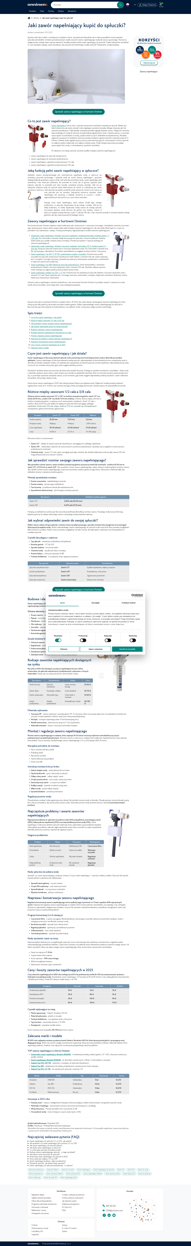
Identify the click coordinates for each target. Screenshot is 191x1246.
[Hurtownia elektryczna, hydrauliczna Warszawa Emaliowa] (148, 1209)
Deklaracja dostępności (70, 1204)
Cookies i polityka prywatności (73, 1195)
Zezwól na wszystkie (127, 649)
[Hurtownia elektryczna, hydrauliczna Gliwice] (141, 1218)
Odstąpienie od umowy (40, 1213)
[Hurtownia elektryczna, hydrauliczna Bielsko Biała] (142, 1220)
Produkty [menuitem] (32, 11)
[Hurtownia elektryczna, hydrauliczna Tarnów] (148, 1220)
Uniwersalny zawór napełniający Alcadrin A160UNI (51, 1054)
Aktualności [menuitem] (72, 11)
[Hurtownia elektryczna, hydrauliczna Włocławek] (142, 1207)
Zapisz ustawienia (95, 649)
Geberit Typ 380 (37, 1066)
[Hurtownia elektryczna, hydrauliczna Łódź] (143, 1212)
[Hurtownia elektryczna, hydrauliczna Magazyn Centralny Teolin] (144, 1211)
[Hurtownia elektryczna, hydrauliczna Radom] (148, 1213)
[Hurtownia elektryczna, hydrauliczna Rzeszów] (151, 1219)
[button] (120, 5)
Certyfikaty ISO (37, 1231)
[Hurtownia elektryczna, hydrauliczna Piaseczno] (148, 1210)
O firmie (34, 1225)
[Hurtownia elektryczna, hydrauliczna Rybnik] (141, 1219)
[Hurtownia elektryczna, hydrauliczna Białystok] (154, 1205)
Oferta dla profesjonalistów (42, 1201)
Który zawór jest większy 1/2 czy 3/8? (44, 1159)
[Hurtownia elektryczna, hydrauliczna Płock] (144, 1208)
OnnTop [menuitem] (51, 11)
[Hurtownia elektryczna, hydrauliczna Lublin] (153, 1213)
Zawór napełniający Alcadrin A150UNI (46, 1060)
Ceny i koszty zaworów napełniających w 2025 (48, 345)
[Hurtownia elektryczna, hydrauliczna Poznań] (136, 1208)
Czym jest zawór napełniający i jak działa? (46, 317)
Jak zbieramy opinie (69, 1201)
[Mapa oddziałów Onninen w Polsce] (142, 1224)
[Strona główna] (29, 18)
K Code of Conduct (69, 1228)
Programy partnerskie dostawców (44, 1204)
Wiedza (36, 18)
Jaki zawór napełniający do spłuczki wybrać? (46, 1146)
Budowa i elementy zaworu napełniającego (47, 330)
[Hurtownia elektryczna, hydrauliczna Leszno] (136, 1212)
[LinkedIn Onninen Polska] (109, 1216)
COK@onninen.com (114, 1210)
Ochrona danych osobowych (72, 1198)
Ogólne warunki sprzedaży (41, 1198)
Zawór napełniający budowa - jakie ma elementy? (48, 1161)
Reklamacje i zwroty (39, 1210)
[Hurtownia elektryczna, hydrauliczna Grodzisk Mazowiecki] (147, 1210)
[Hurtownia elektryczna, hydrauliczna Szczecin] (129, 1203)
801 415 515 (111, 1206)
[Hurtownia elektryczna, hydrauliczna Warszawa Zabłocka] (149, 1209)
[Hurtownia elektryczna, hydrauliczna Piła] (135, 1205)
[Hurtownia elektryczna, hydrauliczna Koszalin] (134, 1200)
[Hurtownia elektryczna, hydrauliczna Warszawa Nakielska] (148, 1208)
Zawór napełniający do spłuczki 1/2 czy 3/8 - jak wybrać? (51, 1141)
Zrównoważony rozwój (40, 1228)
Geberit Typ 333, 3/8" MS (41, 1063)
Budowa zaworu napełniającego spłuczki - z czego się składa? (52, 1152)
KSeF (64, 1210)
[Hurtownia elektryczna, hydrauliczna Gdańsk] (141, 1199)
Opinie (64, 1231)
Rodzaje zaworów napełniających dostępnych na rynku (51, 333)
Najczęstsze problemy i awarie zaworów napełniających (51, 339)
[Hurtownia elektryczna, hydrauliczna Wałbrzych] (134, 1216)
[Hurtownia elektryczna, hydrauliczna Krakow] (145, 1219)
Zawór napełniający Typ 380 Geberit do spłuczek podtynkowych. (55, 265)
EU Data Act (67, 1207)
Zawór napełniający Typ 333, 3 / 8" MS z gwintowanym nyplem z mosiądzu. (59, 254)
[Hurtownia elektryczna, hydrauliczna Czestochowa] (143, 1216)
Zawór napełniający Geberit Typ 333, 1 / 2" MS (48, 273)
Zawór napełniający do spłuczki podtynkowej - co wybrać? (51, 1165)
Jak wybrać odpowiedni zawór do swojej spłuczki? (49, 327)
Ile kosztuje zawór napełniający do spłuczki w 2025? (49, 1157)
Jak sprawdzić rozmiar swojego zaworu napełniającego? (51, 324)
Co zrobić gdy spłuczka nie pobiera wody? (45, 1150)
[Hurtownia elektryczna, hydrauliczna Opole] (139, 1217)
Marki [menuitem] (42, 11)
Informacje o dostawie (40, 1207)
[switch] (83, 640)
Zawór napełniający (59, 126)
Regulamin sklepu (38, 1195)
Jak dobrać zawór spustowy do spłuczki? (45, 1154)
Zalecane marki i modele (40, 348)
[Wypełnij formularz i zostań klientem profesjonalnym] (148, 66)
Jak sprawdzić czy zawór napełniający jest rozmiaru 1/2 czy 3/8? (53, 1143)
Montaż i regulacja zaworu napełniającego (46, 336)
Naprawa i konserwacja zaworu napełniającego (48, 342)
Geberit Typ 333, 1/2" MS (41, 1069)
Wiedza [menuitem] (61, 11)
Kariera (64, 1225)
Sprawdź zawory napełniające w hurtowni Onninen (78, 111)
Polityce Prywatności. (113, 630)
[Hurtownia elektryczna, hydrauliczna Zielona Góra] (132, 1211)
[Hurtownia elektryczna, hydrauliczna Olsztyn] (146, 1202)
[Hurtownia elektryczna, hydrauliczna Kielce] (147, 1215)
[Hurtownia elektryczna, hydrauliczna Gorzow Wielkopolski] (131, 1207)
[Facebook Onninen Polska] (104, 1216)
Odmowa (63, 649)
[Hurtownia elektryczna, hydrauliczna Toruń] (140, 1206)
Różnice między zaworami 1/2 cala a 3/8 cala (47, 321)
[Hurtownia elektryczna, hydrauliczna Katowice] (142, 1219)
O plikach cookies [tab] (129, 603)
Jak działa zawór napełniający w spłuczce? (45, 1148)
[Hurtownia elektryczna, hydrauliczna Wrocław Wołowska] (136, 1214)
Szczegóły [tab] (96, 603)
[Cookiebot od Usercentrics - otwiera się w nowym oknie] (133, 595)
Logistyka (35, 1234)
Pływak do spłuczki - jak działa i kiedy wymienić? (47, 1163)
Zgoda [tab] (62, 603)
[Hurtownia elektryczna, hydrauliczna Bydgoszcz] (139, 1205)
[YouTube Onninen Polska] (114, 1216)
